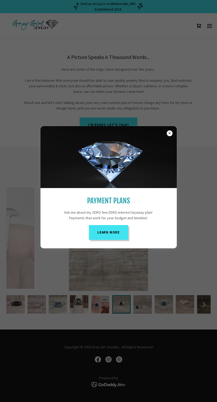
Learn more (108, 232)
